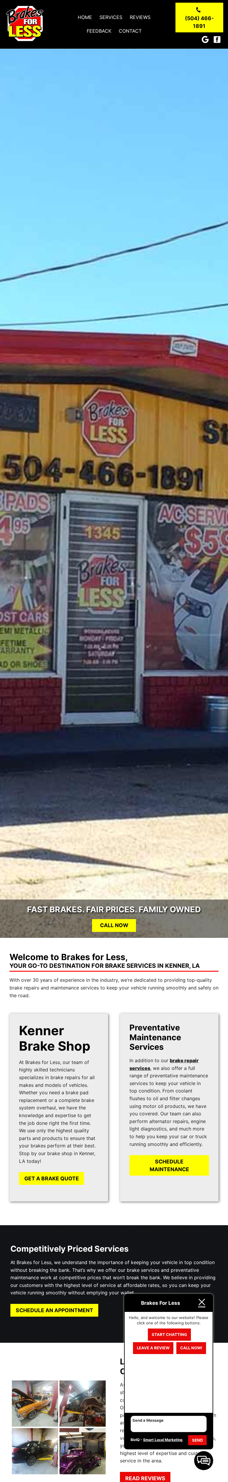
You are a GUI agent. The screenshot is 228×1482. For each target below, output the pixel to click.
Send (197, 1440)
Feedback (99, 31)
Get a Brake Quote (51, 1178)
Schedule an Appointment (54, 1310)
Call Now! (191, 1347)
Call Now (114, 925)
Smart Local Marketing (163, 1439)
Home (85, 17)
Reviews (140, 17)
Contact (130, 31)
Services (110, 17)
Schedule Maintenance (169, 1165)
